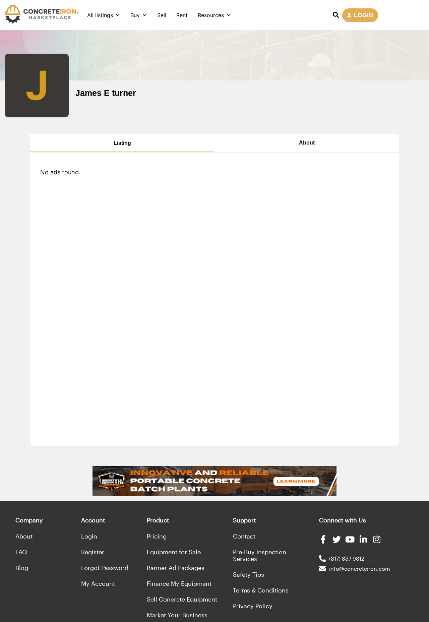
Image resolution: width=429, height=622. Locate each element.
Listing (122, 143)
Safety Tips (248, 574)
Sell (161, 15)
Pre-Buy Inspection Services (259, 555)
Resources (211, 15)
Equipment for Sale (174, 552)
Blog (21, 567)
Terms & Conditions (261, 590)
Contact (244, 536)
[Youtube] (350, 539)
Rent (182, 15)
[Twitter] (336, 539)
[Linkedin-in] (363, 539)
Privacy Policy (252, 606)
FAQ (21, 552)
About (307, 143)
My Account (98, 583)
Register (92, 552)
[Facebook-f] (323, 539)
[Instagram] (377, 539)
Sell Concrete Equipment (182, 599)
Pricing (157, 536)
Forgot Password (104, 567)
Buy (135, 15)
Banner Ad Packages (175, 567)
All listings (100, 15)
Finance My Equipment (179, 583)
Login (89, 536)
